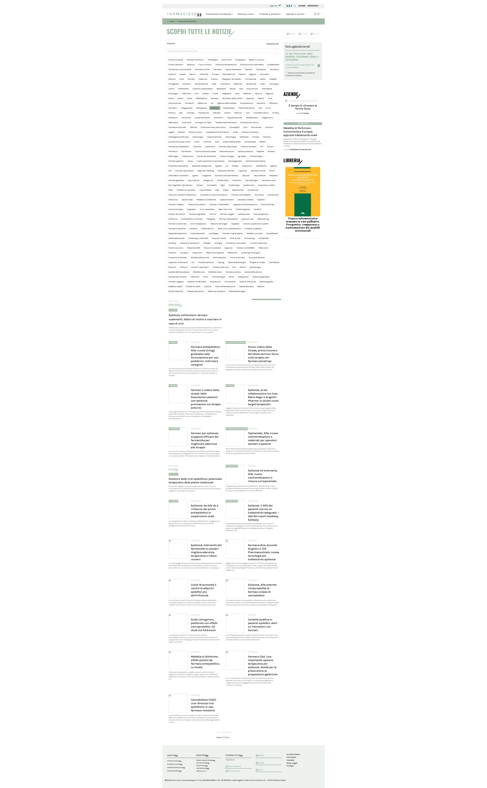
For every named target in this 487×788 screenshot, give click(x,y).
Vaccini (192, 74)
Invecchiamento (197, 233)
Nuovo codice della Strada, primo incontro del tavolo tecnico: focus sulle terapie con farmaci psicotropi (263, 354)
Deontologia (255, 267)
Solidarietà (263, 238)
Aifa (241, 88)
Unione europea (175, 209)
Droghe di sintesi (257, 262)
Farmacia (274, 69)
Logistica (242, 170)
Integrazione (186, 108)
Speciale (250, 98)
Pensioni (172, 267)
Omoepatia (234, 127)
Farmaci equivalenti (184, 170)
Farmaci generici (176, 161)
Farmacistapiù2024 (228, 146)
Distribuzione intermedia (252, 64)
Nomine (266, 137)
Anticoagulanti (235, 161)
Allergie (206, 243)
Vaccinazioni (193, 180)
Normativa (186, 151)
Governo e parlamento (203, 88)
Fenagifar (211, 219)
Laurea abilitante (202, 117)
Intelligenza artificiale (178, 137)
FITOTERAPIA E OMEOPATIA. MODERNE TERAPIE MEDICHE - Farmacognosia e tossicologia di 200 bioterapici (303, 224)
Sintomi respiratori (200, 267)
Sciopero (184, 252)
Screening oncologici (250, 252)
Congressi (191, 209)
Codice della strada (236, 342)
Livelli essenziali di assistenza (210, 161)
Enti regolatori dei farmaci (180, 185)
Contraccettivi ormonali (192, 219)
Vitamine (197, 146)
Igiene (195, 175)
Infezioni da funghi (219, 224)
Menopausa (201, 108)
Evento (206, 93)
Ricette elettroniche (200, 257)
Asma (190, 161)
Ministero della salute (232, 98)
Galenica (191, 64)
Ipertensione (244, 214)
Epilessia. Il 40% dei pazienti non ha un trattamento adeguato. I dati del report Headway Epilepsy (263, 512)
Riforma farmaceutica (225, 286)
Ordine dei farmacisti (206, 156)
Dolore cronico (195, 132)
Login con (273, 6)
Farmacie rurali (269, 180)
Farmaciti (189, 103)
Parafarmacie (252, 117)
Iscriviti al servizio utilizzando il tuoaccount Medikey (299, 66)
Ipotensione (248, 185)
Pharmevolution (227, 151)
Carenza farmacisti (195, 291)
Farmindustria (219, 257)
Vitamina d (210, 146)
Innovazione (252, 190)
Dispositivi (247, 166)
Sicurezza (259, 195)
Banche (181, 132)
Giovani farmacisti (176, 214)
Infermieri (194, 277)
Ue (227, 166)
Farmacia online (202, 69)
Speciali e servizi (295, 14)
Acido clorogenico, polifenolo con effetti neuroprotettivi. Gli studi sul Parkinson (204, 625)
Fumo (197, 142)
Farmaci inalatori (176, 204)
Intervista (203, 74)
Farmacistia (272, 195)
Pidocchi (172, 252)
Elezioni (172, 79)
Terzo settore (260, 175)
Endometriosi (207, 228)
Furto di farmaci (237, 257)
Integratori (227, 93)
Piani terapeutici (261, 214)
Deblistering (263, 219)
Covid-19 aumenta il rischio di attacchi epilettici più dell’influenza (203, 590)
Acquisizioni (252, 88)
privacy (299, 75)
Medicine (238, 84)
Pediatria (273, 175)
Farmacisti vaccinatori (236, 243)
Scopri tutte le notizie (187, 21)
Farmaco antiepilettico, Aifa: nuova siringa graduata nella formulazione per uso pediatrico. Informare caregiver (205, 355)
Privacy (275, 113)
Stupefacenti (272, 233)
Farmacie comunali (177, 127)
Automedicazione (176, 238)
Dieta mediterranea (232, 142)
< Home (171, 21)
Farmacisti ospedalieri (178, 146)
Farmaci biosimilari (177, 224)
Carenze (207, 286)
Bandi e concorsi (256, 60)
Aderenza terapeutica (201, 166)
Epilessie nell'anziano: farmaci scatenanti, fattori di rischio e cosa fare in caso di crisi (195, 319)
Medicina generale (261, 277)
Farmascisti (203, 113)
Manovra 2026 (193, 248)
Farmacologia (218, 277)
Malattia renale (175, 286)
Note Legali (292, 763)
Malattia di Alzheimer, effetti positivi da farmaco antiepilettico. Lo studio (205, 662)
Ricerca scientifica (250, 132)
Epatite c (261, 199)
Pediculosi (263, 248)
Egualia (218, 166)
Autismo (269, 127)
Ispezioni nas (247, 219)
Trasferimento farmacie (226, 122)
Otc (193, 262)
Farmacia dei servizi (249, 122)
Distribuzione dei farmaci (226, 175)
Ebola (231, 277)
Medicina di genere (215, 252)
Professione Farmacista (219, 14)
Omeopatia (240, 60)
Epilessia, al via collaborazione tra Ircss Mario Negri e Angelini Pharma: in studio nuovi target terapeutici (263, 397)
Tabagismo (208, 180)
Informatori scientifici (178, 175)
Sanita (180, 98)
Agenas (273, 166)
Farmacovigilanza (197, 214)
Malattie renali (215, 272)
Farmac (255, 137)
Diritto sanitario (175, 64)
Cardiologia (197, 137)
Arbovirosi (173, 199)
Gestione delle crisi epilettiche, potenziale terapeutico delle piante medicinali (195, 480)
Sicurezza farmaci (257, 257)
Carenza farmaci (214, 137)
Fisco (268, 108)
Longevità (206, 175)
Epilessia (215, 108)
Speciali (248, 69)
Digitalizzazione (234, 117)
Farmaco (215, 98)
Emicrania (186, 122)
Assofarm (172, 108)
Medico (260, 286)
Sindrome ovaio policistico (213, 127)
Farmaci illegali (227, 214)
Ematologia (234, 185)
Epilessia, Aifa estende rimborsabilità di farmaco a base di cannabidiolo (262, 590)
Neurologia (230, 137)
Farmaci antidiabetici (241, 195)
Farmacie (217, 69)
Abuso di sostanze (212, 248)
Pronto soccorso (175, 248)
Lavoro (171, 88)
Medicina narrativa (216, 291)
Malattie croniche (255, 233)
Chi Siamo (291, 757)
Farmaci (191, 79)
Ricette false (223, 180)
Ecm (237, 93)
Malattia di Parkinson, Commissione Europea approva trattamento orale (300, 131)
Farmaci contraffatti (246, 248)
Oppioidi (229, 248)
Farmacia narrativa (177, 228)
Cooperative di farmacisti (217, 132)
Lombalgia (214, 233)
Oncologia (274, 84)
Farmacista (251, 84)
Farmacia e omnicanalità (179, 69)
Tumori (270, 146)
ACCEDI (302, 6)
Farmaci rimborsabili (219, 204)
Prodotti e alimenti (269, 14)
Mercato (217, 113)
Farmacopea (250, 142)
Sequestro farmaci (226, 170)
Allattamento (229, 108)
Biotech (271, 151)
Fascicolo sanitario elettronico (182, 195)
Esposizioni (215, 281)
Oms (245, 127)
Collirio (212, 214)
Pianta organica (243, 209)
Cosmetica (225, 84)
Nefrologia (173, 156)
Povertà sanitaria (206, 262)
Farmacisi (173, 151)
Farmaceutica (246, 103)
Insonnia (207, 142)
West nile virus (225, 209)
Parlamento (183, 88)
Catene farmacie (246, 286)
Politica (171, 113)
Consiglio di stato (203, 122)
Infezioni (238, 113)
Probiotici (236, 180)
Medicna (247, 93)
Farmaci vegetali (176, 281)
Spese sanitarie (227, 199)
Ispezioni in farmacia (178, 262)
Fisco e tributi (205, 64)
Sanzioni (246, 175)
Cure (270, 98)
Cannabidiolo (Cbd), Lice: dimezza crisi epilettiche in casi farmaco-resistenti (203, 705)
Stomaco (187, 84)
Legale (171, 132)
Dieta (235, 132)
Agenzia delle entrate (226, 103)
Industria (261, 103)
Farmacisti (261, 69)
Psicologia (173, 93)
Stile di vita (235, 238)
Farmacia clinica (233, 272)
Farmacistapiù (256, 156)
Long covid (197, 252)
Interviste (186, 93)
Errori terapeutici (198, 224)
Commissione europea (205, 151)
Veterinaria (173, 122)
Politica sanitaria (248, 146)
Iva (212, 103)
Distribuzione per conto (179, 142)
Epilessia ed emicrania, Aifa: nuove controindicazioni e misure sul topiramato (262, 476)
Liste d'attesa (205, 190)
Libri (196, 93)
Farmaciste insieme (177, 277)
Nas (181, 113)
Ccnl (248, 113)
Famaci (199, 185)
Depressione (238, 190)
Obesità (193, 127)
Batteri (262, 142)
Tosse (189, 98)
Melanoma (232, 252)
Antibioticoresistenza (178, 166)
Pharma (241, 74)
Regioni (252, 74)
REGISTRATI (313, 6)
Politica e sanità (175, 60)
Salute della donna (253, 272)
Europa (215, 74)
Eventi (263, 79)
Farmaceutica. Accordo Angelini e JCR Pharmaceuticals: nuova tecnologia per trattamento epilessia (263, 552)
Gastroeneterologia (237, 262)
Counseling (249, 238)
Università (186, 117)
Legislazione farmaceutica (245, 204)
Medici (261, 98)
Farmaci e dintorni (195, 60)
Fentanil (257, 209)
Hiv (261, 146)
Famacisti (173, 117)
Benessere (221, 88)
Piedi (214, 84)
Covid (215, 93)
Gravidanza (274, 262)
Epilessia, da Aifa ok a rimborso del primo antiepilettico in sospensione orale (204, 511)
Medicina (203, 79)
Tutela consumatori (197, 204)
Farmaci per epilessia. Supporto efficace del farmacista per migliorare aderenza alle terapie (205, 440)
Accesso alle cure (220, 267)
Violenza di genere (253, 228)
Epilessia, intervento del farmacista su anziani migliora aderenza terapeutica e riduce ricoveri (206, 552)
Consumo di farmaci (177, 257)
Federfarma (261, 166)
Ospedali (235, 224)
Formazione (250, 79)
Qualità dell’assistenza (178, 272)
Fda (260, 108)
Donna (227, 113)
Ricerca (214, 79)
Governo (172, 74)
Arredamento (273, 64)
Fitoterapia (213, 60)
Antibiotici (218, 117)
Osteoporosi (243, 277)
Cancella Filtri (272, 43)
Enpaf (225, 190)
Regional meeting (205, 170)
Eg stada (242, 156)
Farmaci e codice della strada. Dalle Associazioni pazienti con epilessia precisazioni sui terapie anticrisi (206, 398)
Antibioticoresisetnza (255, 161)
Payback (260, 151)
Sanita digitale (266, 281)
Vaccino (258, 93)
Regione (269, 93)
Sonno (272, 170)
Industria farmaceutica (225, 64)
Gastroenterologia (237, 291)
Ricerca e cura (246, 14)
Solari (262, 84)
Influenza (273, 103)
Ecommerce (230, 281)
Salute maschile (175, 291)
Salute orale (187, 199)
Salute (233, 88)
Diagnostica (267, 117)
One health (212, 185)
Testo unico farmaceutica (229, 228)
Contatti (290, 760)
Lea (169, 170)
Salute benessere (233, 69)
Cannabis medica (246, 199)
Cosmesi (191, 113)
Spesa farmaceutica (177, 233)
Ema (182, 79)
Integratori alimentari (231, 79)
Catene (235, 166)
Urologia (218, 243)
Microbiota (256, 127)
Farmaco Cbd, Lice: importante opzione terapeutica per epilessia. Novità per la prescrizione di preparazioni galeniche (263, 665)
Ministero (264, 74)
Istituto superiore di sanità (255, 224)
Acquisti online (219, 238)
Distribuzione (174, 103)
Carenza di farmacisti (189, 243)
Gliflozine (172, 219)
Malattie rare (199, 272)
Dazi (217, 190)
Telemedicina (228, 74)
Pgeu (222, 185)
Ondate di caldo (193, 286)
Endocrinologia (227, 156)
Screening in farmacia (198, 238)
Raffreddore (201, 98)
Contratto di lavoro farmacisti (213, 195)
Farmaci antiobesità (228, 219)
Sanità (182, 74)
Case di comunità (247, 281)
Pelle (170, 190)
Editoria (183, 267)
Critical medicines (258, 243)
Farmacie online (258, 170)
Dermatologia (251, 180)
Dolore (243, 267)
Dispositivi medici (266, 185)
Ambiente (244, 137)
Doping (221, 262)
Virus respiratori (207, 209)
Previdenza (267, 88)
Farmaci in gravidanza (232, 233)
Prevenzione (187, 156)
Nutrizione (226, 60)
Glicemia (193, 228)
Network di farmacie (197, 281)
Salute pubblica (245, 151)
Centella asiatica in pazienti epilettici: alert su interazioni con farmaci (262, 625)
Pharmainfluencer (247, 108)
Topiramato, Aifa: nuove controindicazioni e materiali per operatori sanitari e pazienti (263, 438)
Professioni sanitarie (186, 190)
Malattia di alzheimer (206, 199)
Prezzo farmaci (268, 204)
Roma (171, 98)
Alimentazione (201, 84)
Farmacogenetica (176, 180)
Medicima (202, 103)
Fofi (234, 267)
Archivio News (293, 754)
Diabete (273, 79)
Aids (217, 142)
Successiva (226, 732)
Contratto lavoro (261, 113)
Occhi (205, 277)
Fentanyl (172, 243)
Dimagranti (173, 84)
